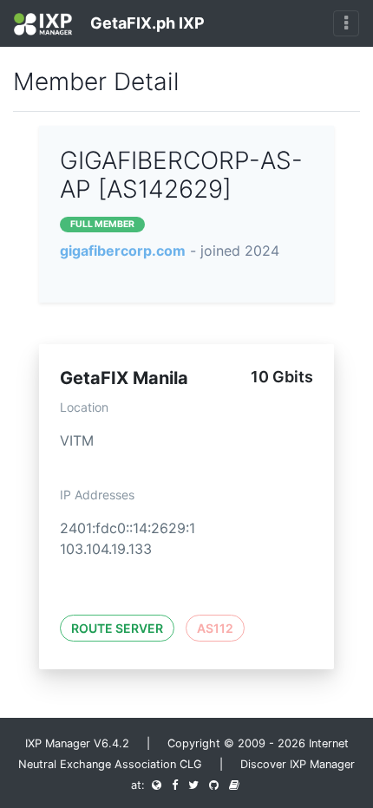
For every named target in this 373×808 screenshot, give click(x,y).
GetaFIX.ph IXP (146, 23)
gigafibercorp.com (123, 250)
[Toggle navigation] (346, 23)
